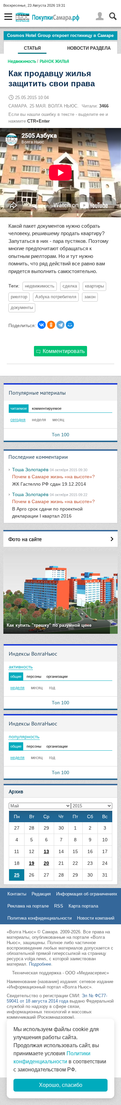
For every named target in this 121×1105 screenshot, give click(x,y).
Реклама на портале (28, 906)
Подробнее (40, 964)
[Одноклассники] (51, 325)
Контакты (16, 893)
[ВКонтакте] (42, 325)
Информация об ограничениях (86, 893)
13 (46, 851)
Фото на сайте (25, 539)
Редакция (41, 893)
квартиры (94, 286)
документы (22, 307)
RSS (58, 906)
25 (16, 875)
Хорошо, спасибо (60, 1085)
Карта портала (83, 906)
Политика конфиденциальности (39, 918)
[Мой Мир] (70, 325)
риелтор (19, 297)
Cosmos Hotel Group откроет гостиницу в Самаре (60, 35)
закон (89, 297)
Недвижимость (22, 61)
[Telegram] (60, 325)
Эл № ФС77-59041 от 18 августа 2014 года (57, 998)
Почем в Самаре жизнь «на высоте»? (53, 476)
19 (31, 863)
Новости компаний (95, 918)
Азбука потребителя (55, 297)
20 (46, 863)
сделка (70, 286)
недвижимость (39, 286)
